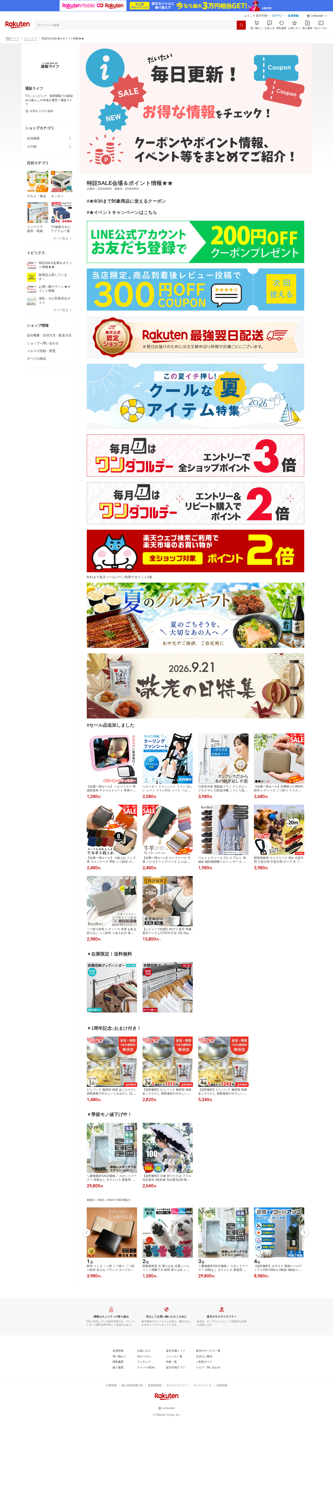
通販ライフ (12, 38)
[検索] (241, 25)
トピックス (30, 38)
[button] (317, 16)
